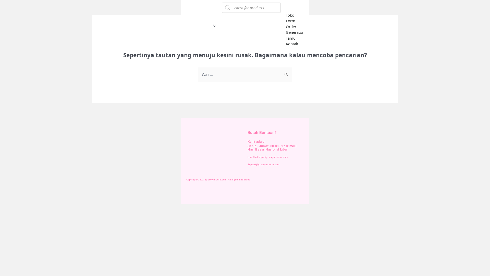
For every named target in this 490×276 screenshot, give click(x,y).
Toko (290, 15)
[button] (296, 7)
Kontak (292, 43)
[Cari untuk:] (245, 74)
